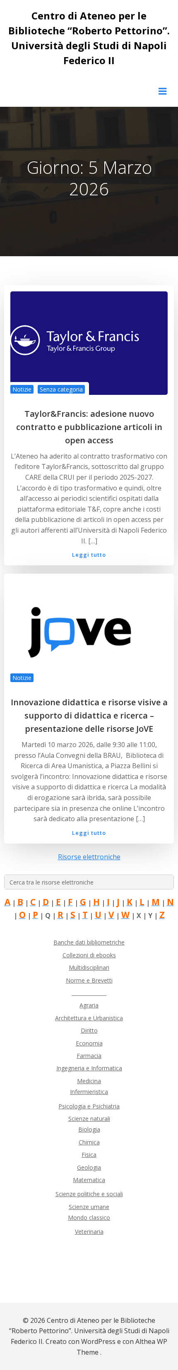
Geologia (89, 1167)
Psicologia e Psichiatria (89, 1106)
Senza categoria (61, 389)
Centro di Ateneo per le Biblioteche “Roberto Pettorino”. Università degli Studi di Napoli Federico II (89, 38)
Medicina (89, 1081)
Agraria (89, 1005)
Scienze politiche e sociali (89, 1194)
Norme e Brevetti (89, 980)
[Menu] (163, 91)
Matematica (89, 1180)
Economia (89, 1043)
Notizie (21, 389)
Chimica (89, 1142)
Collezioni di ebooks (89, 955)
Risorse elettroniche (89, 856)
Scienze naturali (89, 1118)
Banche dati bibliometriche (89, 942)
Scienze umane (89, 1207)
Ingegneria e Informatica (89, 1068)
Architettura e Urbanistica (89, 1018)
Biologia (89, 1129)
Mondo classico (89, 1217)
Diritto (89, 1030)
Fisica (89, 1154)
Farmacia (89, 1056)
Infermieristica (89, 1092)
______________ (89, 993)
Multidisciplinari (89, 967)
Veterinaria (89, 1231)
